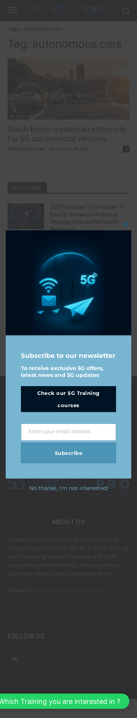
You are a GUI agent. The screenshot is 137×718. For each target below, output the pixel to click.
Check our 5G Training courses (68, 399)
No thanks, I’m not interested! (68, 488)
